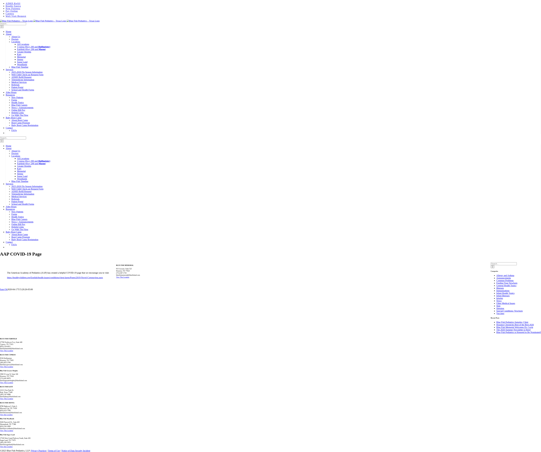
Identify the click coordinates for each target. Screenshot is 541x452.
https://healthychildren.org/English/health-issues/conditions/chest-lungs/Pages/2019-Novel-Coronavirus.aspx (55, 277)
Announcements (503, 278)
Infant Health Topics (505, 293)
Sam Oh (3, 289)
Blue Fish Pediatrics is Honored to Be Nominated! (518, 332)
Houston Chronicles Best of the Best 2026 (515, 325)
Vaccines (500, 313)
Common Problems (505, 280)
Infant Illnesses (503, 296)
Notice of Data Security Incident (75, 450)
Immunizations (502, 290)
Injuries (499, 298)
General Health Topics (506, 285)
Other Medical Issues (505, 303)
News (499, 301)
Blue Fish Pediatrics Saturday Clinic (512, 322)
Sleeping (500, 308)
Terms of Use (54, 450)
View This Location (122, 277)
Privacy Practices (38, 450)
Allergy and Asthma (505, 275)
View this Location (6, 415)
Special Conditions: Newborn (509, 311)
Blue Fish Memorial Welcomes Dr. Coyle (514, 327)
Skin (498, 306)
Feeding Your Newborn (506, 283)
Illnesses (500, 288)
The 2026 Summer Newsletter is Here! (513, 330)
